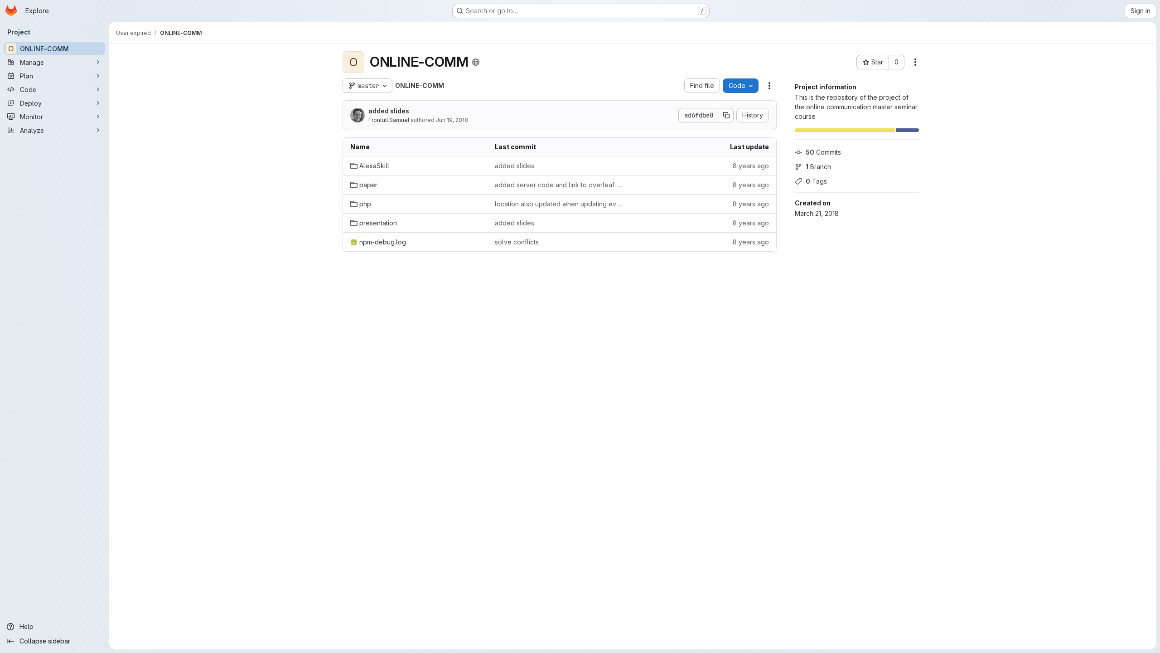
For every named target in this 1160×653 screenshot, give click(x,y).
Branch (818, 167)
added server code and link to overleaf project (560, 185)
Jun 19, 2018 (452, 120)
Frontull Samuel (388, 120)
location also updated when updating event (560, 204)
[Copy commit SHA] (726, 115)
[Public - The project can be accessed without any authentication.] (475, 62)
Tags (816, 181)
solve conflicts (517, 242)
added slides (388, 111)
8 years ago (751, 166)
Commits (823, 152)
